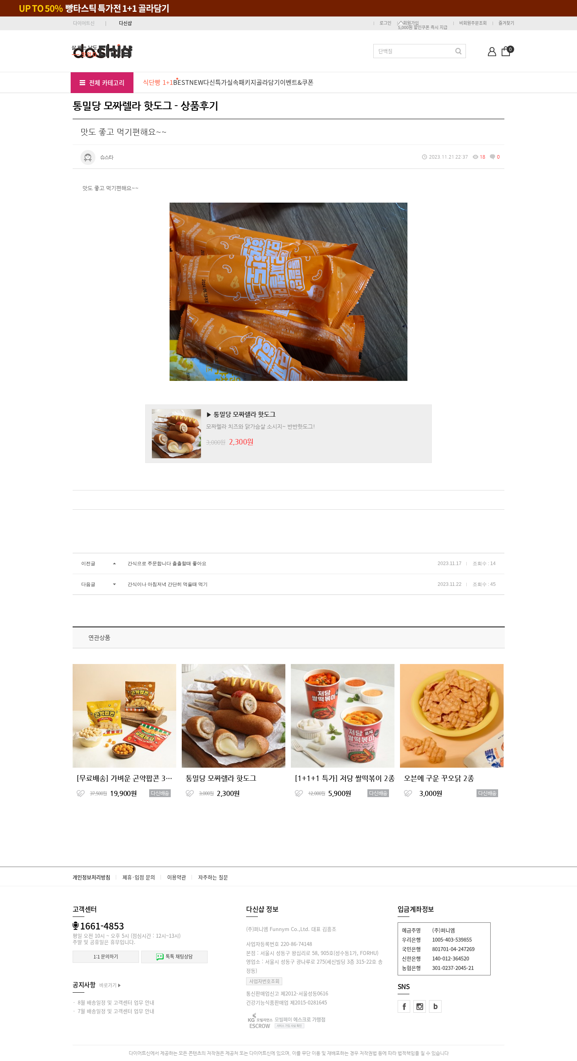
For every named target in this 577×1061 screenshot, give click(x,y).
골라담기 (268, 82)
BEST (181, 82)
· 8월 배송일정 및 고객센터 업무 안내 (113, 1002)
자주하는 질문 (213, 877)
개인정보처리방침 (91, 877)
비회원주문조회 (473, 23)
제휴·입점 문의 (138, 877)
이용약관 (176, 877)
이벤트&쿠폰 (297, 82)
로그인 (385, 23)
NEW (196, 82)
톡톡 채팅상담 (179, 956)
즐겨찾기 (506, 23)
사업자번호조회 (264, 981)
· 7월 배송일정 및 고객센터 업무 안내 (113, 1011)
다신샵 (125, 23)
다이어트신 (84, 23)
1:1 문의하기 (105, 956)
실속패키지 (241, 82)
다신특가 (215, 82)
